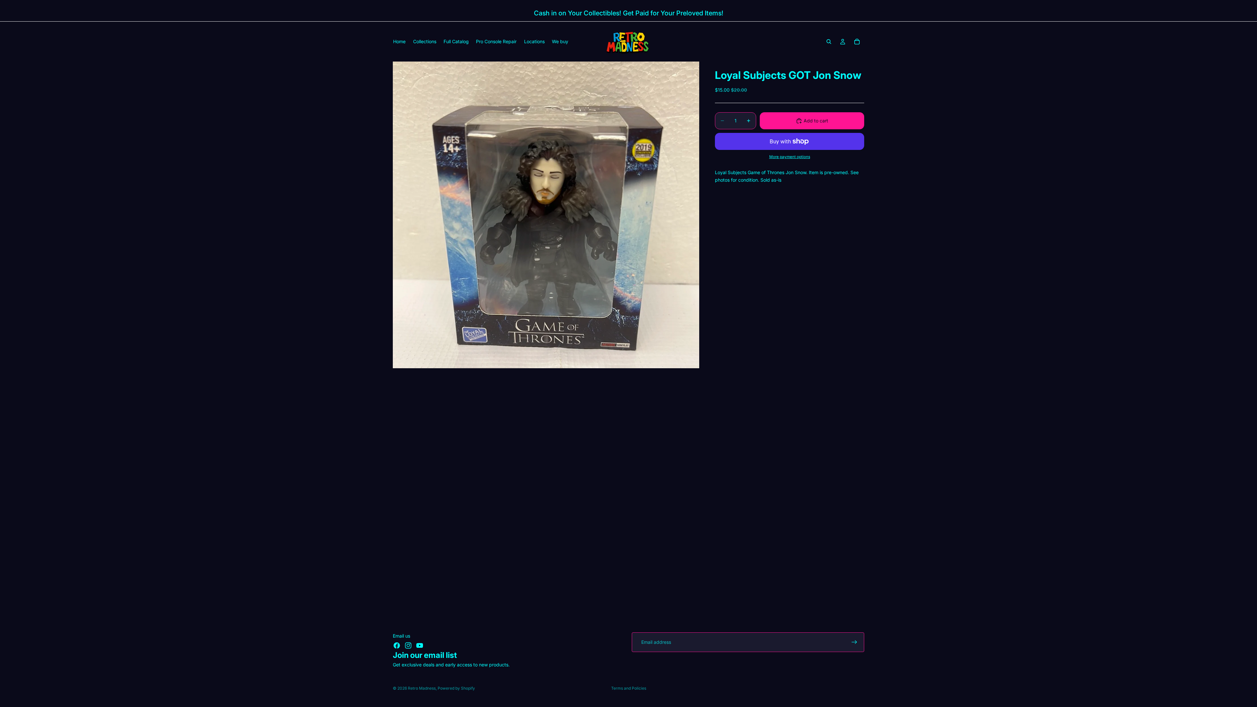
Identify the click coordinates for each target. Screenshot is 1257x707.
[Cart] (857, 41)
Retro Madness (422, 688)
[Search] (829, 41)
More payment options (789, 156)
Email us (401, 636)
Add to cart (816, 120)
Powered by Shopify (456, 688)
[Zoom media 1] (546, 215)
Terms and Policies (628, 688)
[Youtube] (420, 645)
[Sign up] (854, 642)
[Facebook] (397, 645)
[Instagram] (408, 645)
